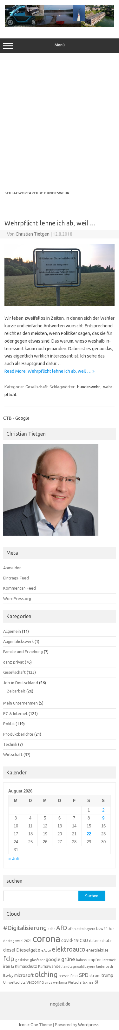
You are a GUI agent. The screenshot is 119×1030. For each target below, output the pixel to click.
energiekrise (97, 950)
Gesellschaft (36, 387)
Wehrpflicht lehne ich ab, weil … (50, 223)
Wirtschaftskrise (81, 982)
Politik (9, 723)
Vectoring (35, 982)
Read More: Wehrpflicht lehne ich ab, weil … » (49, 371)
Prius (74, 976)
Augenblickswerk (18, 641)
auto (79, 929)
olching (46, 974)
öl (96, 982)
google (53, 959)
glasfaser (37, 960)
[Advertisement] (59, 122)
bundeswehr (88, 387)
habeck (82, 960)
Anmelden (12, 567)
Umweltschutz (14, 982)
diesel (9, 950)
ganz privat (13, 662)
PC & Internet (15, 713)
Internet (109, 960)
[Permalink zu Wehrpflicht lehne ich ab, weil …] (59, 304)
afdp (72, 929)
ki (12, 966)
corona (46, 938)
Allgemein (12, 631)
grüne (68, 959)
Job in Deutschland (20, 682)
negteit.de (60, 1004)
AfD (61, 927)
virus (48, 982)
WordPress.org (17, 598)
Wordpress (88, 1024)
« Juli (13, 858)
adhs (51, 929)
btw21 (102, 928)
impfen (95, 959)
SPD (84, 975)
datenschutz (100, 940)
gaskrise (22, 960)
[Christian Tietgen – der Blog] (59, 25)
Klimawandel (50, 966)
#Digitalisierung (25, 927)
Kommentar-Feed (19, 588)
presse (64, 976)
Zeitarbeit (16, 691)
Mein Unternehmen (20, 703)
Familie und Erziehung (23, 651)
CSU (84, 940)
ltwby (8, 975)
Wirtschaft (13, 754)
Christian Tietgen (33, 234)
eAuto (46, 950)
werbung (60, 982)
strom (95, 975)
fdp (8, 958)
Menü (60, 45)
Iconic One (28, 1024)
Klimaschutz (26, 966)
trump (107, 975)
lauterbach (104, 966)
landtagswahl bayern (79, 966)
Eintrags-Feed (16, 578)
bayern (89, 929)
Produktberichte (18, 734)
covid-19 (70, 940)
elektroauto (68, 949)
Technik (10, 744)
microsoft (24, 975)
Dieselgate (28, 950)
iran (6, 966)
